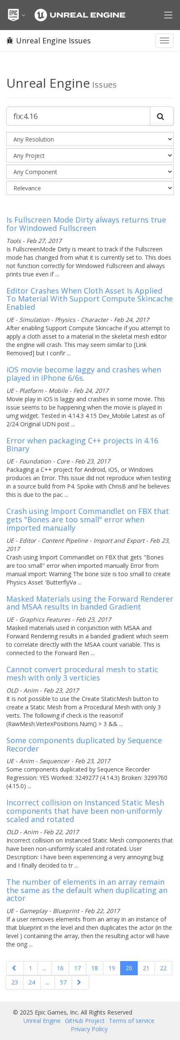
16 (60, 968)
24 (31, 982)
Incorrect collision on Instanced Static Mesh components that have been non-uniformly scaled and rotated (85, 810)
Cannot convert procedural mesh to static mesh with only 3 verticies (82, 673)
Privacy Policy (89, 1029)
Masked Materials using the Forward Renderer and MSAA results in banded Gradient (89, 603)
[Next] (80, 982)
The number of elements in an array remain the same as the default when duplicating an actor (86, 890)
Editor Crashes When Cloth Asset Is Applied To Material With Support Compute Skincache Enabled (89, 299)
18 (94, 968)
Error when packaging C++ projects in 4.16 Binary (82, 444)
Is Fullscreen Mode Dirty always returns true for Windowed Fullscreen (86, 224)
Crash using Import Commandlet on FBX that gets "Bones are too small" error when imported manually (87, 519)
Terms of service (131, 1021)
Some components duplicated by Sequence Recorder (84, 744)
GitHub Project (85, 1021)
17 (77, 968)
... (44, 968)
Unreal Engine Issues (53, 40)
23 (14, 982)
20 (129, 968)
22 (163, 968)
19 (111, 968)
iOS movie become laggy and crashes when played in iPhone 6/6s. (83, 373)
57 (63, 982)
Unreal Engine (42, 1021)
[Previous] (15, 968)
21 (146, 968)
